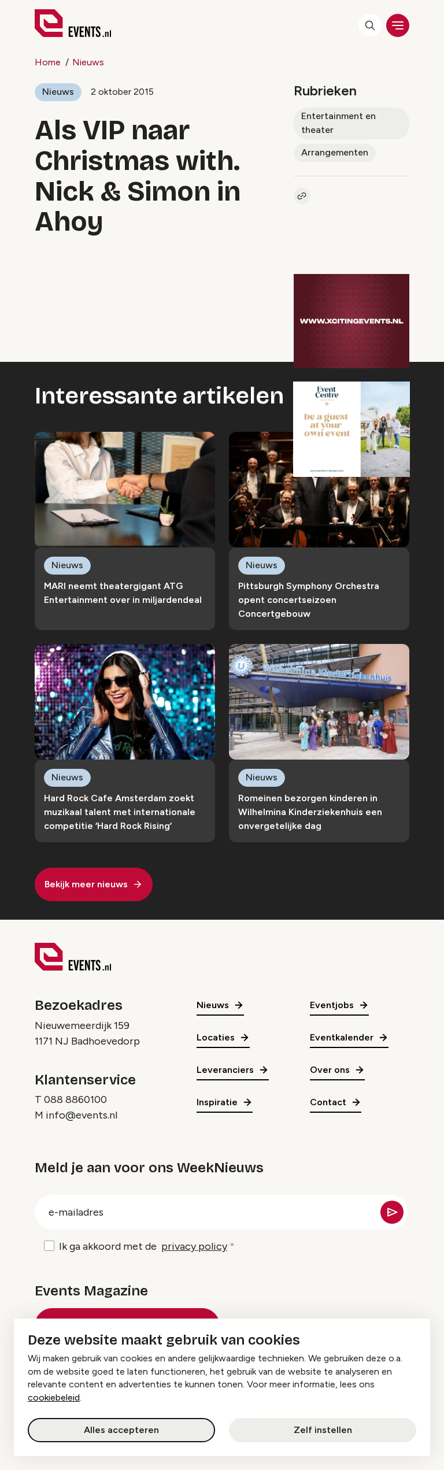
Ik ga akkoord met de (143, 1246)
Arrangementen (334, 152)
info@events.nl (81, 1115)
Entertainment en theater (338, 122)
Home (48, 62)
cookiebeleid (54, 1397)
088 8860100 (75, 1099)
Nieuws (88, 62)
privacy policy (194, 1246)
